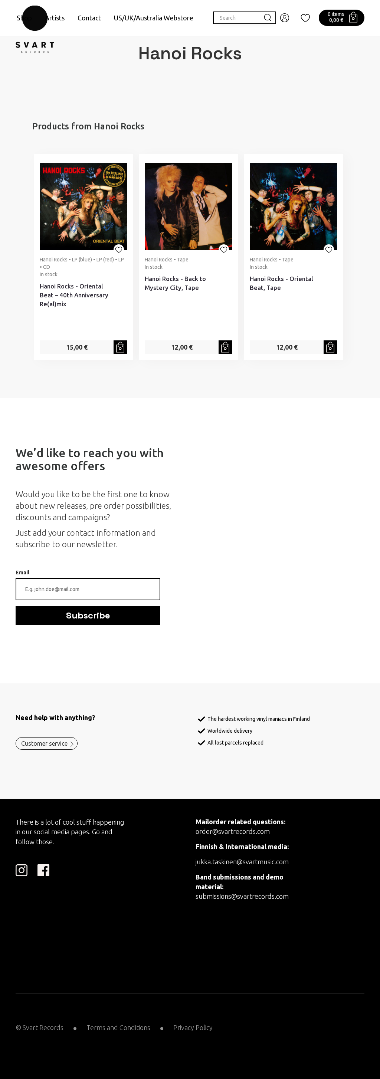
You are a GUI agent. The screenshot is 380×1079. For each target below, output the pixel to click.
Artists (55, 18)
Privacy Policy (193, 1027)
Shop (24, 18)
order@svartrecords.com (233, 831)
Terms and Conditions (118, 1027)
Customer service (44, 743)
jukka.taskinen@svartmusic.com (242, 861)
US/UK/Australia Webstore (153, 18)
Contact (89, 18)
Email (22, 572)
